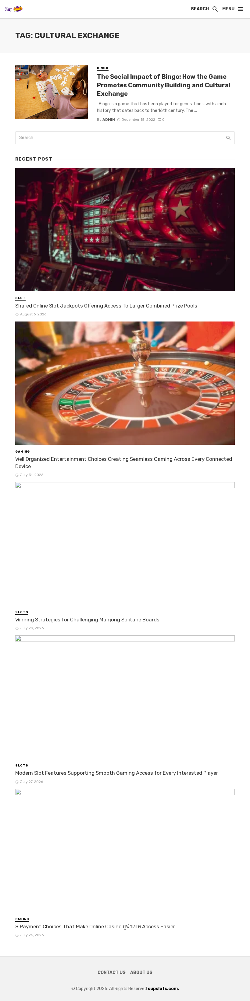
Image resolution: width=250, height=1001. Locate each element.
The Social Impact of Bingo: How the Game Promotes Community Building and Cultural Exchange (163, 85)
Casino (22, 919)
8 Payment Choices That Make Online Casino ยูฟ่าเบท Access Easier (95, 926)
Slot (20, 298)
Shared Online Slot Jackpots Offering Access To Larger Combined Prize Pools (106, 306)
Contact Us (112, 972)
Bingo (103, 68)
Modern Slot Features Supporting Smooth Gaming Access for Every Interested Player (116, 773)
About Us (141, 972)
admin (108, 119)
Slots (21, 612)
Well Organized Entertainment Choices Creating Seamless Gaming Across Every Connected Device (123, 462)
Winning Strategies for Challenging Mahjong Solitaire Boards (87, 620)
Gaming (22, 452)
